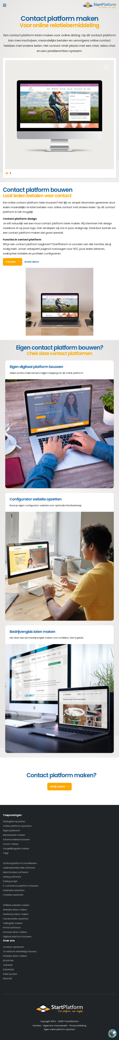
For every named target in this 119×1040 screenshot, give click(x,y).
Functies (11, 261)
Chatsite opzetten (13, 894)
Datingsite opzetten (14, 821)
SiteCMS (7, 978)
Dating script (10, 881)
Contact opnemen (13, 947)
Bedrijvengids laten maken (32, 631)
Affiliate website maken (16, 905)
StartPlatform (59, 1008)
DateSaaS (8, 969)
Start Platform (99, 5)
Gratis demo (31, 261)
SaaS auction (10, 974)
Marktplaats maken (14, 835)
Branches (8, 960)
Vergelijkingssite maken (16, 848)
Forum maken (11, 844)
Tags (5, 853)
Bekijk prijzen (57, 786)
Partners (37, 1025)
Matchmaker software (15, 872)
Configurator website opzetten (36, 499)
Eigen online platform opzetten (59, 1029)
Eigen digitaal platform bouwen (36, 366)
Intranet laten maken (15, 932)
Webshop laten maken (16, 914)
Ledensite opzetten (14, 890)
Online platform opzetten (17, 826)
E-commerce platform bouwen (20, 885)
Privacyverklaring (78, 1025)
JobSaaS (8, 965)
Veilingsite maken (12, 923)
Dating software (12, 876)
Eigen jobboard (11, 830)
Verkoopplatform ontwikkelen (20, 863)
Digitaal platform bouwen (17, 936)
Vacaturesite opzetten (15, 918)
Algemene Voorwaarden (55, 1025)
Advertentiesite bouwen (16, 839)
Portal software (11, 927)
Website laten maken (15, 909)
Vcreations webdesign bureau (19, 951)
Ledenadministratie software (19, 867)
